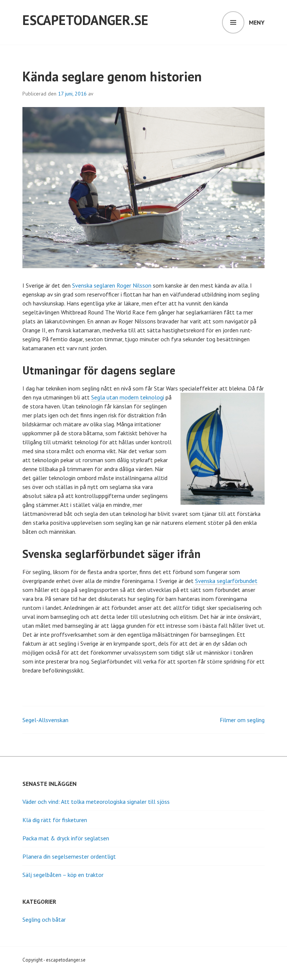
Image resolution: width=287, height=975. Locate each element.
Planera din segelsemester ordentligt (69, 856)
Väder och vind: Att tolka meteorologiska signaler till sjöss (96, 801)
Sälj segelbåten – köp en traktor (63, 874)
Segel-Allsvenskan (45, 720)
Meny (257, 22)
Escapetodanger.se (85, 20)
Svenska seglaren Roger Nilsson (111, 285)
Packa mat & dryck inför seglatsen (65, 838)
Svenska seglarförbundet (226, 580)
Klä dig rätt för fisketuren (54, 820)
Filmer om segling (242, 720)
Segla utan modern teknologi (127, 397)
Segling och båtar (44, 919)
